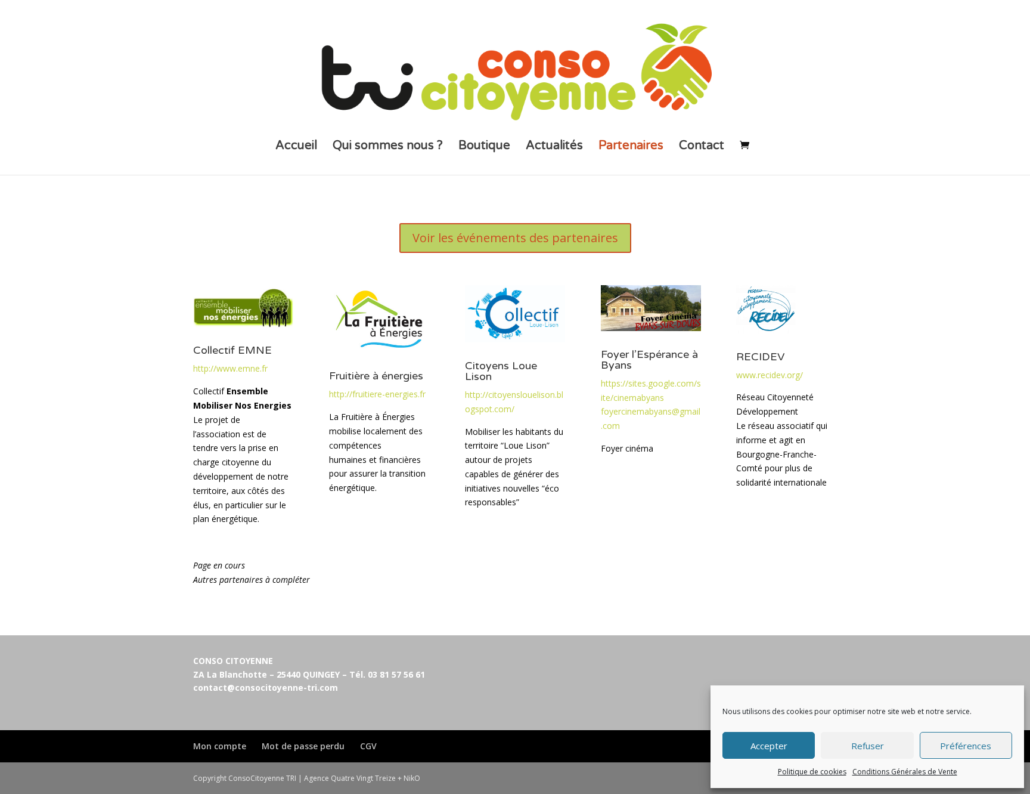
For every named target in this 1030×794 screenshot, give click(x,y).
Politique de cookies (812, 772)
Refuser (867, 746)
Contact (701, 147)
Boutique (484, 147)
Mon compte (219, 746)
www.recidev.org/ (769, 375)
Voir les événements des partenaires (515, 238)
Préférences (965, 746)
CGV (368, 746)
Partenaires (630, 147)
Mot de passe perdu (303, 746)
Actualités (554, 147)
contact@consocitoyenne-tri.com (265, 687)
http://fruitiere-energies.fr (377, 394)
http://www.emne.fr (230, 368)
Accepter (768, 746)
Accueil (296, 147)
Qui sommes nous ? (388, 147)
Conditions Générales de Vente (904, 772)
